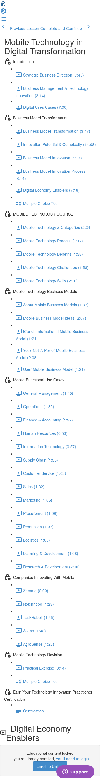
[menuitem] (3, 13)
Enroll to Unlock (50, 766)
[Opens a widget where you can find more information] (75, 772)
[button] (3, 5)
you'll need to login (72, 758)
